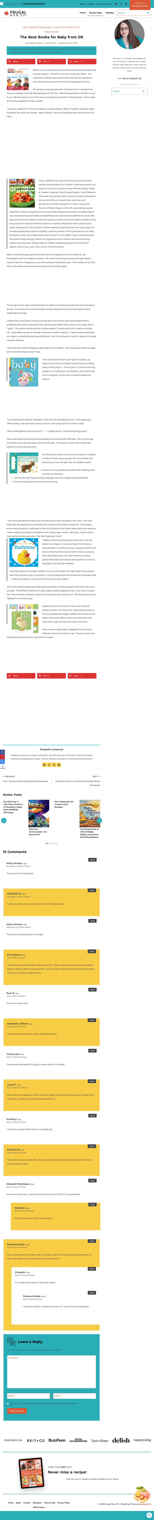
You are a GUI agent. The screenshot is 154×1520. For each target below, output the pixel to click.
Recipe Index (95, 12)
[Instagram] (121, 4)
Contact (90, 4)
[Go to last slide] (3, 820)
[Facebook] (116, 4)
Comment (13, 1358)
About (82, 4)
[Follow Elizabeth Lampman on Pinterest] (59, 765)
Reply (92, 860)
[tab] (46, 843)
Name (12, 1395)
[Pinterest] (126, 4)
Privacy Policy (64, 1503)
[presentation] (38, 813)
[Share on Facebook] (2, 752)
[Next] (99, 820)
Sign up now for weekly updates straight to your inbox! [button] (92, 1479)
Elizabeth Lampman (35, 43)
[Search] (143, 91)
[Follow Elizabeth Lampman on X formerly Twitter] (49, 765)
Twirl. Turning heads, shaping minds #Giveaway (25, 779)
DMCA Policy (39, 1507)
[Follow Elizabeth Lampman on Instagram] (54, 765)
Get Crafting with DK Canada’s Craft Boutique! (64, 804)
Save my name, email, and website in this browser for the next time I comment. (44, 1403)
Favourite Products (104, 4)
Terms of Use (49, 1503)
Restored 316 (145, 1504)
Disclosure (37, 1503)
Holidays (110, 12)
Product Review (51, 32)
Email (57, 1395)
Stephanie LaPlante (17, 1023)
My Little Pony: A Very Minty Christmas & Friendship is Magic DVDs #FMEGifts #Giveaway (13, 807)
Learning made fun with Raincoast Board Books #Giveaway (77, 781)
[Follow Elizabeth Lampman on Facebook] (44, 765)
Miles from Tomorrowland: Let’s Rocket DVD (38, 832)
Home (83, 12)
